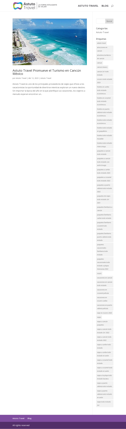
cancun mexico (102, 67)
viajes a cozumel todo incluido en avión (104, 369)
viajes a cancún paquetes (102, 323)
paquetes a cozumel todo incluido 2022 (104, 179)
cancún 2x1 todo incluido (103, 73)
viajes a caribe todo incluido (104, 346)
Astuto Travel (88, 6)
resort (99, 273)
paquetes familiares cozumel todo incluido (104, 225)
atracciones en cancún (102, 49)
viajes (99, 317)
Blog (105, 6)
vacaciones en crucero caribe (102, 299)
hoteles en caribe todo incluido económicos (103, 90)
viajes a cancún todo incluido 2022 (104, 338)
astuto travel (101, 43)
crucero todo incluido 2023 (104, 81)
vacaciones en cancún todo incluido (104, 283)
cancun (99, 63)
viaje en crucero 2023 (104, 313)
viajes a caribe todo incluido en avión (104, 354)
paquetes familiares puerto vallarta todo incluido (104, 236)
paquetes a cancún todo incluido (103, 152)
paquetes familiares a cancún (104, 208)
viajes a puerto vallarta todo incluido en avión (104, 394)
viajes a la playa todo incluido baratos (104, 377)
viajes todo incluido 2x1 (104, 403)
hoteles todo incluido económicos (104, 121)
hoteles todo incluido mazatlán (104, 137)
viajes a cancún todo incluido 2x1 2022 (104, 331)
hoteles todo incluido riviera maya (104, 144)
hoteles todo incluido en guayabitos (104, 129)
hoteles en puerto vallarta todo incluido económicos (104, 112)
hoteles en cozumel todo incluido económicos (104, 101)
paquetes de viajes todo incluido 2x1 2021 (103, 199)
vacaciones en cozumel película (103, 291)
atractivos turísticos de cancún (104, 57)
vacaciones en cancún (104, 278)
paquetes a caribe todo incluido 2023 (103, 171)
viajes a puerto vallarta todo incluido (104, 384)
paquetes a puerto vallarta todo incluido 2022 (104, 188)
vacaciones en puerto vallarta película (104, 307)
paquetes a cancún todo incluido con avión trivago (103, 161)
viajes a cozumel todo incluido (104, 361)
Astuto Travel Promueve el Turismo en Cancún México (47, 72)
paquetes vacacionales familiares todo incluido (102, 250)
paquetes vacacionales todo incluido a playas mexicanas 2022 (103, 264)
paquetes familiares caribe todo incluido (104, 216)
